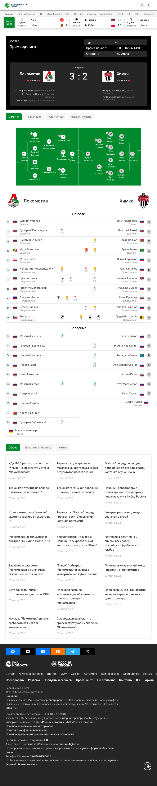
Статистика (56, 116)
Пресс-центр (84, 680)
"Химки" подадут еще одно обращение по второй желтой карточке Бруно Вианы (125, 468)
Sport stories (131, 673)
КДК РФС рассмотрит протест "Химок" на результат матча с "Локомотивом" (29, 468)
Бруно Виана (129, 249)
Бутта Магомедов (126, 383)
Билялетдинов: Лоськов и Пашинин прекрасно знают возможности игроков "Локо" (77, 541)
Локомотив (30, 73)
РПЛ (41, 14)
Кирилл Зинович (30, 412)
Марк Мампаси (29, 249)
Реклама (34, 680)
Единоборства (110, 673)
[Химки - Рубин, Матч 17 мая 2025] (119, 80)
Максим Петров (29, 383)
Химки (123, 73)
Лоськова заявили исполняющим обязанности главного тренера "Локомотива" (76, 596)
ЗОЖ (64, 673)
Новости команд (81, 116)
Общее (13, 447)
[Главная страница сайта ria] (6, 5)
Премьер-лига (23, 46)
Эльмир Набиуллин (125, 345)
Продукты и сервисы (58, 680)
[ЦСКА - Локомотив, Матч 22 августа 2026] (39, 80)
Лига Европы (54, 14)
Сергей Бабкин (29, 306)
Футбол (14, 40)
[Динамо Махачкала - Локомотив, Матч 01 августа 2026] (28, 80)
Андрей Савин (28, 364)
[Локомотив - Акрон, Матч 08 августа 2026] (32, 80)
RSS (138, 680)
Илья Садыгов (128, 336)
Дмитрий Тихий (127, 230)
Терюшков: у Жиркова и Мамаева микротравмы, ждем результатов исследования (77, 468)
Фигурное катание (31, 673)
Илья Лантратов (127, 220)
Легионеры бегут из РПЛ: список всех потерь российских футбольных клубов (122, 543)
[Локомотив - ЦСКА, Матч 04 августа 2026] (30, 80)
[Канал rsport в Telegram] (72, 651)
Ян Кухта (25, 100)
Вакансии (12, 695)
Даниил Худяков (30, 220)
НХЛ (137, 14)
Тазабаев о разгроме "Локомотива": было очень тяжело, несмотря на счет (27, 570)
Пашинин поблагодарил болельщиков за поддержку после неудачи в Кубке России (125, 492)
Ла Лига (78, 14)
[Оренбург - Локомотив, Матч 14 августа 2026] (35, 80)
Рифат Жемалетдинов (42, 100)
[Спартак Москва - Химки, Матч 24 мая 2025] (117, 80)
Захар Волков (128, 239)
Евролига (149, 14)
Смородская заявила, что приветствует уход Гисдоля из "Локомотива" (77, 623)
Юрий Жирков (128, 268)
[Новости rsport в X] (87, 651)
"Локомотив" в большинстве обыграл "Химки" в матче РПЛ (29, 539)
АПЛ (67, 14)
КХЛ (129, 14)
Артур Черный (28, 393)
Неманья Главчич (126, 278)
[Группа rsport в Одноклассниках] (58, 651)
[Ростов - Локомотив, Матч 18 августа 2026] (37, 80)
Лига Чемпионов (26, 14)
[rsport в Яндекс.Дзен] (28, 651)
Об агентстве (106, 680)
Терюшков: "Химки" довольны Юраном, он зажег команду (77, 490)
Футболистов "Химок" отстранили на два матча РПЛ (29, 592)
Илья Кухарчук (128, 297)
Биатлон (52, 673)
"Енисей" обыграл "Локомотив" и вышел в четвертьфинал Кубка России (77, 570)
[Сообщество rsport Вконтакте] (43, 651)
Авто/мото (90, 673)
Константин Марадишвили (36, 268)
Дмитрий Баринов (44, 90)
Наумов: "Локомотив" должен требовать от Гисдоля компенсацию (29, 623)
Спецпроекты (15, 680)
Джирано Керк (25, 90)
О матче (14, 116)
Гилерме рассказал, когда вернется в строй (122, 514)
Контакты (125, 680)
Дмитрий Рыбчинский (33, 422)
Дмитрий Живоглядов (33, 230)
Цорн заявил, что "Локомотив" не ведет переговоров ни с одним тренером (126, 594)
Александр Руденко (125, 364)
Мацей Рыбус (28, 259)
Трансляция (34, 116)
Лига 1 (119, 14)
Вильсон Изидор (34, 94)
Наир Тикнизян (29, 374)
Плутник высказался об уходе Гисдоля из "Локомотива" (125, 568)
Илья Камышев (127, 287)
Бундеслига (106, 14)
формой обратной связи (21, 764)
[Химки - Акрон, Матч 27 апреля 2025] (126, 80)
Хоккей (75, 673)
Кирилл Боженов (127, 306)
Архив (149, 680)
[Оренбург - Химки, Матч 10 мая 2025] (122, 80)
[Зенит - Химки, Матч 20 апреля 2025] (129, 80)
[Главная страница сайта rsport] (25, 5)
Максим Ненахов (30, 336)
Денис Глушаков (127, 259)
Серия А (91, 14)
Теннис (147, 673)
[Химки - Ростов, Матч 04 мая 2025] (124, 80)
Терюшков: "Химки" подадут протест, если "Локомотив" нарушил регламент (76, 517)
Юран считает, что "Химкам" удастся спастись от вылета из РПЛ (29, 517)
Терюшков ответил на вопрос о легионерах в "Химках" (29, 490)
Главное (8, 14)
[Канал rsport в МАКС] (13, 651)
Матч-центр (9, 22)
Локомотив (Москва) (38, 447)
